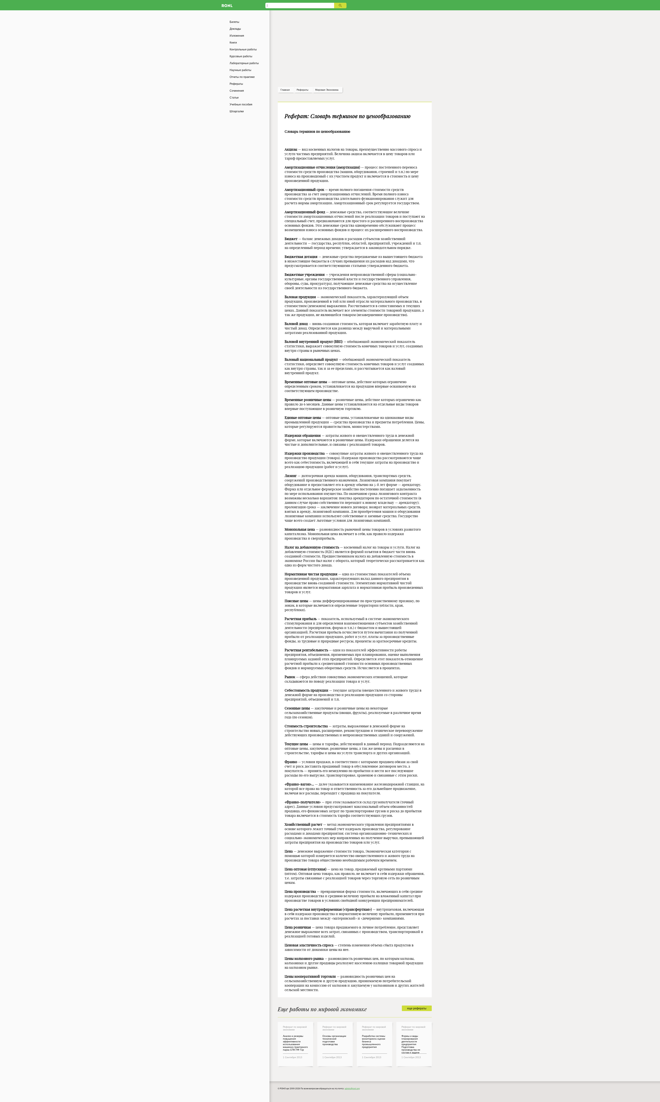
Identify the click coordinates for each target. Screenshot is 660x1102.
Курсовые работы (241, 56)
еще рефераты (416, 1008)
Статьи (234, 97)
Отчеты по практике (242, 76)
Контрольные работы (243, 49)
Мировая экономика (326, 89)
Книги (233, 42)
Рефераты (236, 83)
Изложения (237, 35)
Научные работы (240, 70)
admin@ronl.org (352, 1088)
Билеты (234, 21)
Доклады (235, 28)
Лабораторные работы (244, 63)
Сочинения (237, 90)
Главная (285, 89)
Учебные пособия (241, 104)
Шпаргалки (237, 111)
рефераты (302, 89)
